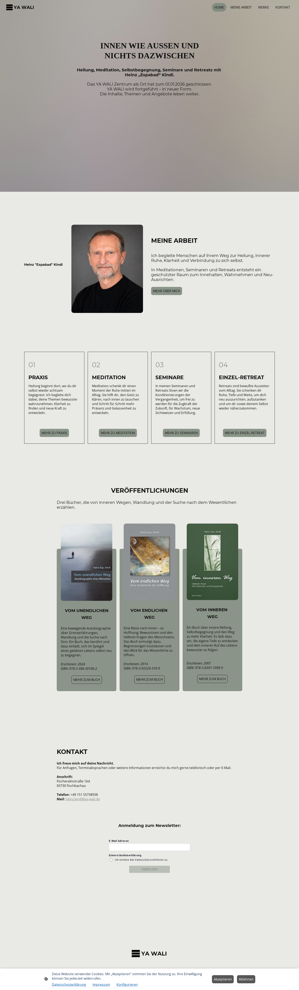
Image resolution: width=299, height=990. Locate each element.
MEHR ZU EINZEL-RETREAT (245, 433)
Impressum (101, 984)
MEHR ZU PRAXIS (54, 433)
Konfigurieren (127, 984)
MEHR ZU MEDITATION (118, 433)
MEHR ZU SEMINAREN (181, 433)
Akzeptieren (223, 979)
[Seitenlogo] (20, 7)
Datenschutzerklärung (69, 984)
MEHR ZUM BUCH (86, 679)
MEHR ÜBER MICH (166, 291)
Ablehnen (246, 979)
